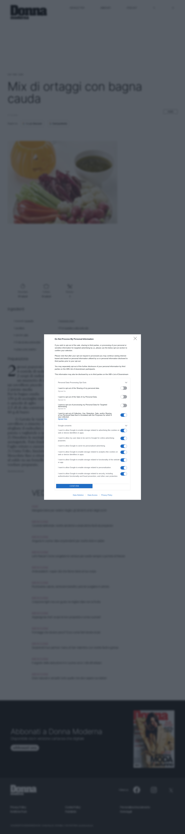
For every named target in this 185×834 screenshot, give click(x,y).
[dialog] (92, 417)
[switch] (123, 388)
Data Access (92, 495)
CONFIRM (74, 486)
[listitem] (92, 382)
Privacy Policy (106, 495)
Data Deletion (78, 495)
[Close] (136, 339)
